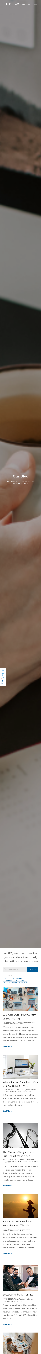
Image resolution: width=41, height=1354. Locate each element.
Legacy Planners (10, 982)
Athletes (6, 978)
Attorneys (17, 978)
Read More (7, 1046)
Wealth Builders (26, 982)
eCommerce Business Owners (15, 980)
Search (33, 969)
